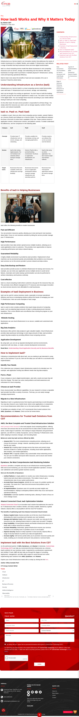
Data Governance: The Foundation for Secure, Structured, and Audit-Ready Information (61, 72)
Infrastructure (5, 578)
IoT (3, 581)
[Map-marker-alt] (2, 690)
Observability (5, 593)
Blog (2, 15)
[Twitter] (40, 692)
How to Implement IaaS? (67, 49)
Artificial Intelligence (7, 590)
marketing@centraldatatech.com (12, 701)
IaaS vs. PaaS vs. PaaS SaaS (68, 40)
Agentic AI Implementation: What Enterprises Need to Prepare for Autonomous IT (72, 72)
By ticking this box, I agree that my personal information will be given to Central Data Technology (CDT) (35, 644)
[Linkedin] (28, 692)
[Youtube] (28, 694)
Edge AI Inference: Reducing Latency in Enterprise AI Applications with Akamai (60, 87)
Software (4, 575)
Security (4, 587)
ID (77, 4)
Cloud (4, 571)
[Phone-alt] (2, 697)
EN (75, 4)
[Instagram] (36, 692)
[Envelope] (2, 701)
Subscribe (30, 705)
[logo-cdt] (6, 4)
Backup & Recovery (7, 584)
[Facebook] (32, 692)
